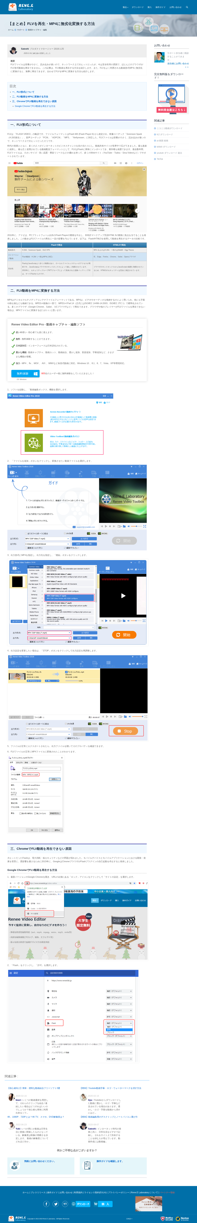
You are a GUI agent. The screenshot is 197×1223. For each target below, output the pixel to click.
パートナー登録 (167, 1192)
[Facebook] (46, 1204)
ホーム (26, 1192)
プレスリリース (38, 1192)
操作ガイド (52, 1192)
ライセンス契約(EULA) (95, 1192)
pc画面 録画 (162, 140)
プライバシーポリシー (118, 1192)
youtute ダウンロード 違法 (169, 153)
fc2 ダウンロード (165, 134)
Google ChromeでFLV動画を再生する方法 (35, 106)
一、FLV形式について (23, 92)
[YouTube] (65, 1204)
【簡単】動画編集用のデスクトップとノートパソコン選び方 (109, 1117)
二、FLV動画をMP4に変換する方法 (30, 96)
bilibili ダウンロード (166, 147)
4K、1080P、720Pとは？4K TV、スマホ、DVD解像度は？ (35, 1117)
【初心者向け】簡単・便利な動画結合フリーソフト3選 (33, 1088)
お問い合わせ (66, 1192)
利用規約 (78, 1192)
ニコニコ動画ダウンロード (170, 128)
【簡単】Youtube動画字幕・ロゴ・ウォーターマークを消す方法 (110, 1088)
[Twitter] (56, 1204)
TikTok (160, 159)
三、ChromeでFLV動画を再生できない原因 (34, 101)
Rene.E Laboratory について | (145, 1192)
